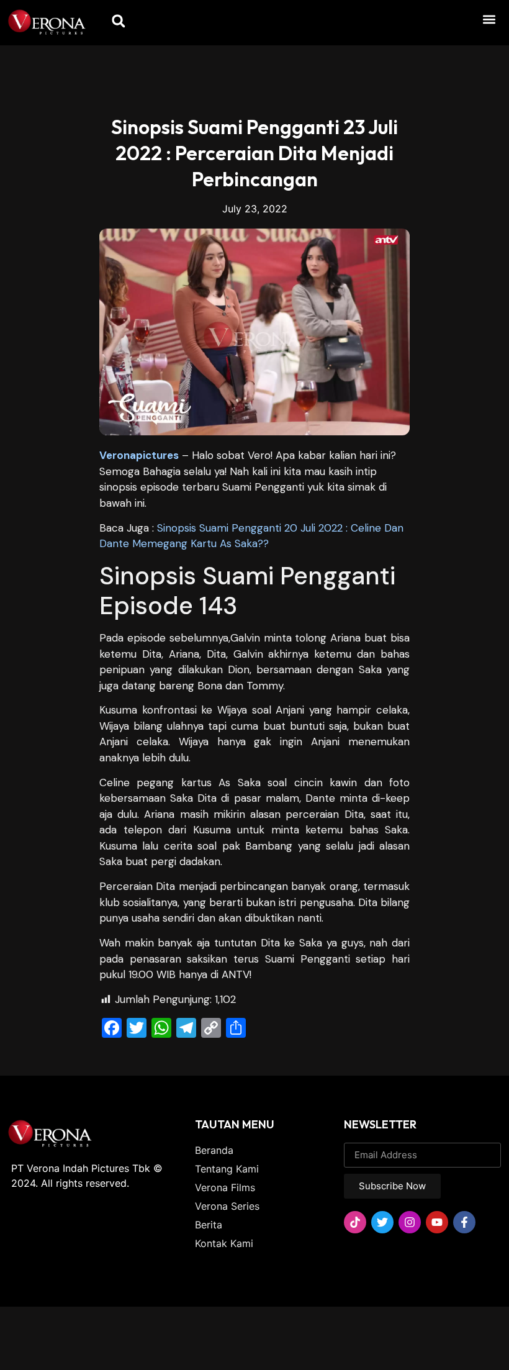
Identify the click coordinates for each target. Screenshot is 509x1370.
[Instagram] (410, 1222)
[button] (489, 19)
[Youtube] (437, 1222)
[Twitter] (382, 1222)
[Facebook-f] (464, 1222)
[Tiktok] (355, 1222)
